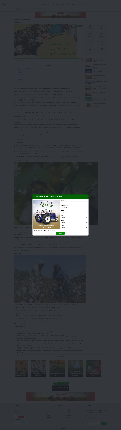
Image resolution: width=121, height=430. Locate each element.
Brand (62, 210)
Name (62, 200)
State (62, 215)
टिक (52, 230)
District (62, 220)
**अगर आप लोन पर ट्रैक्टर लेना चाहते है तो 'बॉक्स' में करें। (44, 230)
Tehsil (62, 225)
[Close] (87, 196)
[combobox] (74, 217)
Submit (60, 233)
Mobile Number (64, 205)
